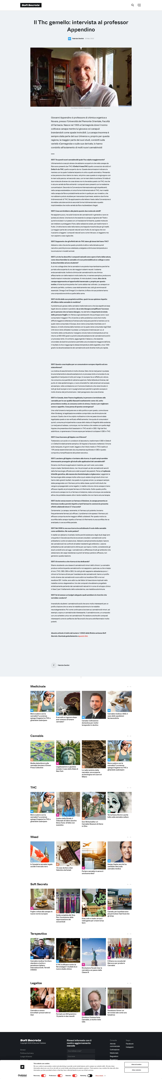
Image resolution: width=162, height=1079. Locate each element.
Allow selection (136, 1070)
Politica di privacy (27, 1053)
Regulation (114, 1056)
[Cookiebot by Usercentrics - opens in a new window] (22, 1075)
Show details (99, 1075)
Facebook (129, 1044)
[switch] (60, 1075)
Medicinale (38, 686)
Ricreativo (114, 1060)
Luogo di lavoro (26, 1056)
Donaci (23, 1050)
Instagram (130, 1047)
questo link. (83, 636)
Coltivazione (114, 1050)
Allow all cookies (136, 1064)
